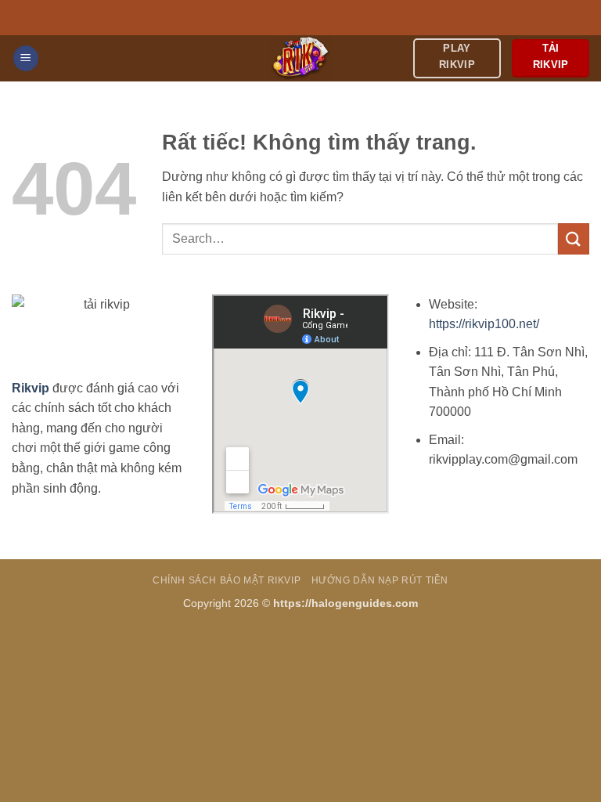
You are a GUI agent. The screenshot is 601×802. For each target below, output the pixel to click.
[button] (25, 58)
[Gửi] (573, 238)
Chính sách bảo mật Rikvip (226, 580)
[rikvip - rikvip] (300, 58)
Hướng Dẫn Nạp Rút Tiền (379, 580)
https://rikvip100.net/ (484, 324)
